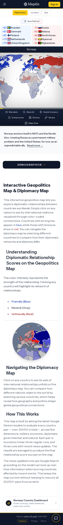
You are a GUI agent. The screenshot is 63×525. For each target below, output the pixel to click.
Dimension (18, 117)
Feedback (23, 521)
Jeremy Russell (30, 516)
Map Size (33, 123)
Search (30, 112)
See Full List (33, 21)
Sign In (54, 4)
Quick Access (50, 112)
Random (13, 112)
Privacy (34, 521)
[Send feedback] (56, 518)
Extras (36, 117)
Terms (43, 521)
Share (51, 117)
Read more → (35, 145)
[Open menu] (4, 4)
